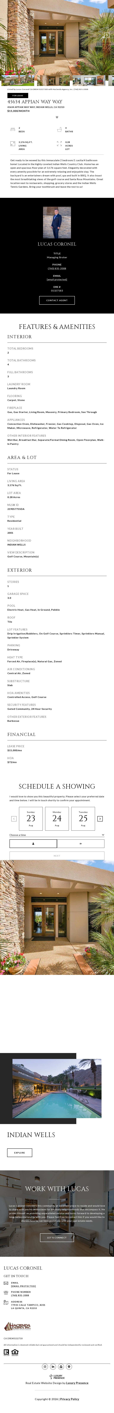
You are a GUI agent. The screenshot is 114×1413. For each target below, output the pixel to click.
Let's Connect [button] (57, 1237)
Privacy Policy (69, 1399)
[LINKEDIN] (53, 1367)
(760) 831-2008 (57, 268)
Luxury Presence (77, 1383)
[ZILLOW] (61, 1367)
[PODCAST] (69, 1367)
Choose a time (18, 834)
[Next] (100, 818)
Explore (19, 1152)
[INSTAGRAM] (45, 1367)
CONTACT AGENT (57, 300)
